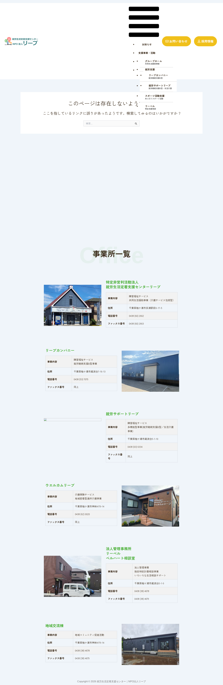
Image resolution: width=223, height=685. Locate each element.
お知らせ (147, 44)
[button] (144, 22)
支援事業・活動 (146, 53)
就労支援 (150, 69)
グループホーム (153, 62)
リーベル (150, 107)
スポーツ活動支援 (154, 97)
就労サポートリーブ (160, 87)
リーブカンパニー (158, 76)
